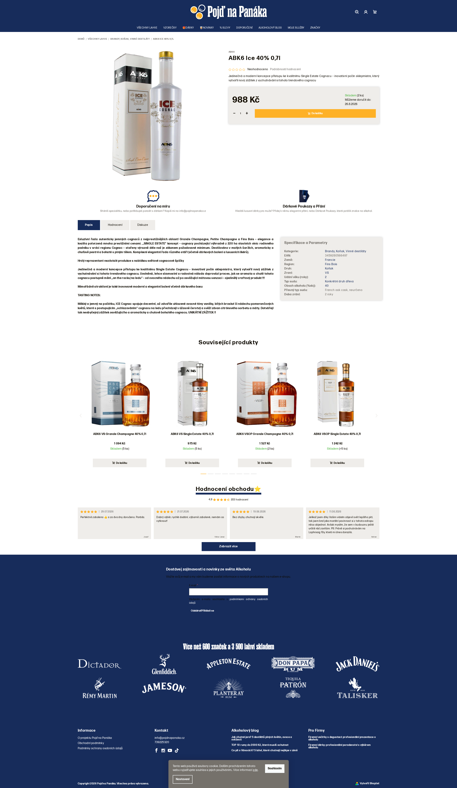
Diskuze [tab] (142, 225)
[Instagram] (163, 750)
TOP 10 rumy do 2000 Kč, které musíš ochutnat (260, 745)
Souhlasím (275, 768)
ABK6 (232, 52)
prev (80, 415)
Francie (330, 260)
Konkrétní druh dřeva (339, 281)
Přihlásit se (207, 610)
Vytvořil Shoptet (369, 783)
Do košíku (317, 113)
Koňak (329, 268)
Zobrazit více (228, 546)
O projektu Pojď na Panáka (95, 738)
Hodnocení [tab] (115, 225)
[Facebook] (156, 750)
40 (327, 286)
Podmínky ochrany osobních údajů (100, 748)
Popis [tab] (89, 225)
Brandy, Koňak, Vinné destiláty (345, 251)
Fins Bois (331, 264)
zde (255, 770)
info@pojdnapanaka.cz (170, 738)
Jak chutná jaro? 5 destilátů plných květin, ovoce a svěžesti (261, 738)
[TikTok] (177, 750)
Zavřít (249, 127)
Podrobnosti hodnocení (285, 69)
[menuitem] (147, 28)
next (376, 415)
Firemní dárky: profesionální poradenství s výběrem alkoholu (339, 746)
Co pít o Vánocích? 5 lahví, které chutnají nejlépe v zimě (264, 750)
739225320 (162, 742)
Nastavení (182, 779)
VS (327, 273)
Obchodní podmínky (91, 743)
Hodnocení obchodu (225, 489)
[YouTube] (170, 750)
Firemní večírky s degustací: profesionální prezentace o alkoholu (342, 738)
